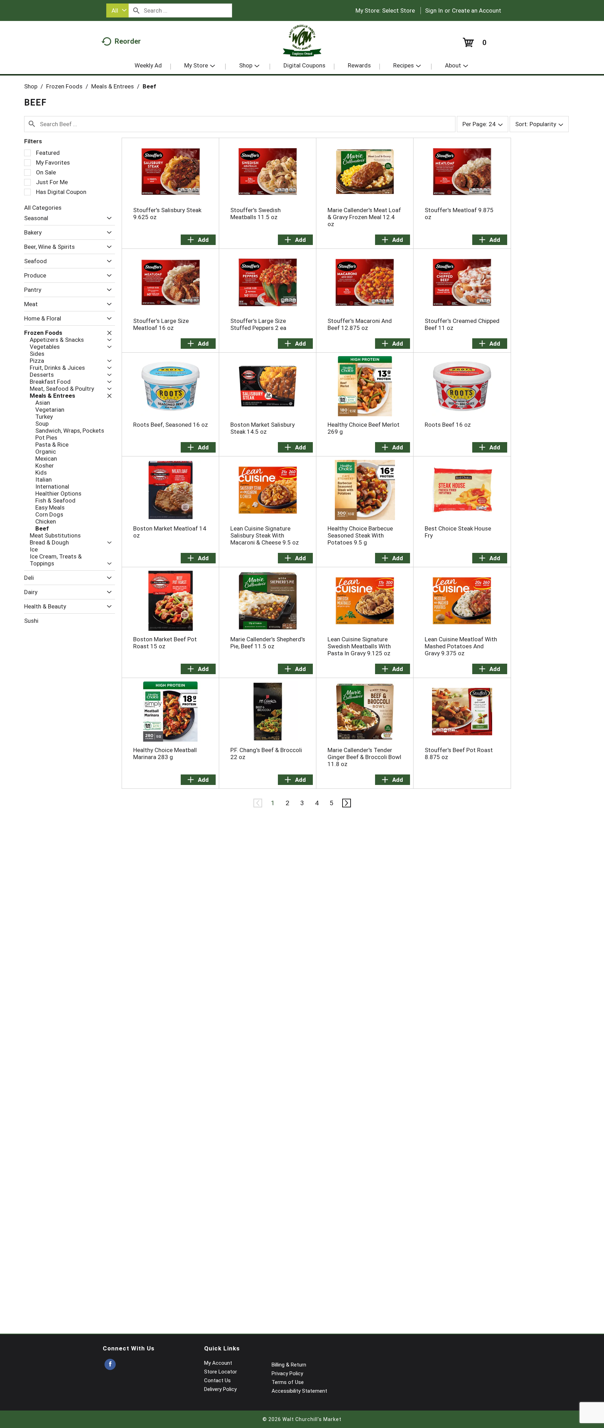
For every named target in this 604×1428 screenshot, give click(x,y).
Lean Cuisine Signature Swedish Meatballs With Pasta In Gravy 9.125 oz (359, 646)
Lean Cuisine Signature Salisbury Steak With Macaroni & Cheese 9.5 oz (264, 535)
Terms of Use (288, 1382)
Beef (149, 86)
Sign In (434, 10)
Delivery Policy (220, 1389)
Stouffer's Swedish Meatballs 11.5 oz (255, 214)
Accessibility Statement (299, 1391)
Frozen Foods (64, 86)
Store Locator (220, 1372)
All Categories (43, 207)
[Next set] (346, 803)
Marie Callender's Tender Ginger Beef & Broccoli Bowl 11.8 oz (364, 757)
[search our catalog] (136, 10)
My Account (218, 1363)
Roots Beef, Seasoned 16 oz (170, 424)
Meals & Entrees (112, 86)
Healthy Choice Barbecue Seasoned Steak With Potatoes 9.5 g (360, 535)
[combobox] (117, 10)
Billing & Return (289, 1365)
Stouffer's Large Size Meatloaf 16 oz (161, 324)
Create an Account (476, 10)
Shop (30, 86)
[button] (107, 218)
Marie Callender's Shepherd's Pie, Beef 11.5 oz (267, 643)
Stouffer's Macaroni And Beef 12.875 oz (360, 324)
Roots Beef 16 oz (448, 424)
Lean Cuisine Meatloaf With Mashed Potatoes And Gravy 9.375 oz (461, 646)
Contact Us (217, 1380)
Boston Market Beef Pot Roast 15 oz (165, 643)
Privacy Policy (287, 1373)
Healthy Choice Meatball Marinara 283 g (165, 753)
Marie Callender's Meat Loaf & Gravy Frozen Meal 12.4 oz (364, 217)
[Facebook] (110, 1364)
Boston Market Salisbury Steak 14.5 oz (262, 428)
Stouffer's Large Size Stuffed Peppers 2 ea (258, 324)
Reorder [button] (128, 41)
